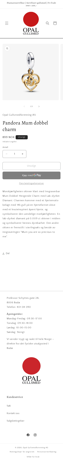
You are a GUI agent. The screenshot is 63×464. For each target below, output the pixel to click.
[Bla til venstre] (24, 106)
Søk (9, 406)
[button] (6, 23)
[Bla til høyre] (39, 106)
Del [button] (8, 253)
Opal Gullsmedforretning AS (35, 448)
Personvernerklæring (46, 452)
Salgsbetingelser (16, 421)
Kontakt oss (13, 413)
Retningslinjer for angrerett (22, 452)
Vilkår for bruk (33, 457)
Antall (5, 147)
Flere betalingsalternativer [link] (31, 183)
